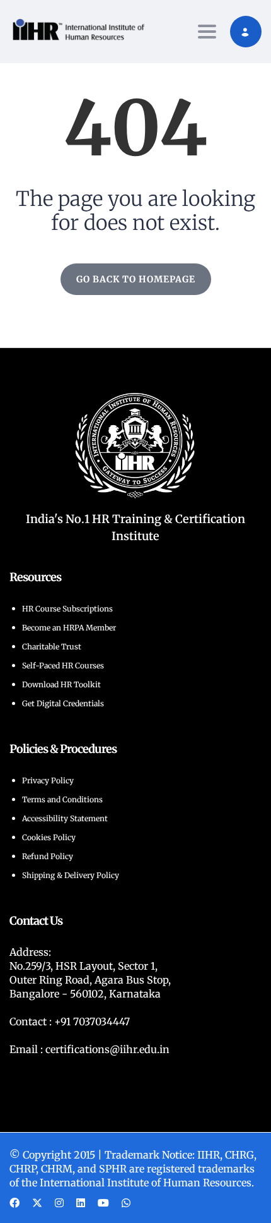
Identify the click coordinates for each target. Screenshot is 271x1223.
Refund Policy (47, 856)
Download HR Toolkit (61, 684)
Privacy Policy (48, 780)
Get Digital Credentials (63, 703)
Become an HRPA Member (69, 627)
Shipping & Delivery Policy (70, 875)
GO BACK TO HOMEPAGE (135, 279)
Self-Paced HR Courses (63, 665)
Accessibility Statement (65, 818)
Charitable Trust (51, 646)
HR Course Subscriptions (67, 608)
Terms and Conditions (62, 799)
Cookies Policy (49, 837)
